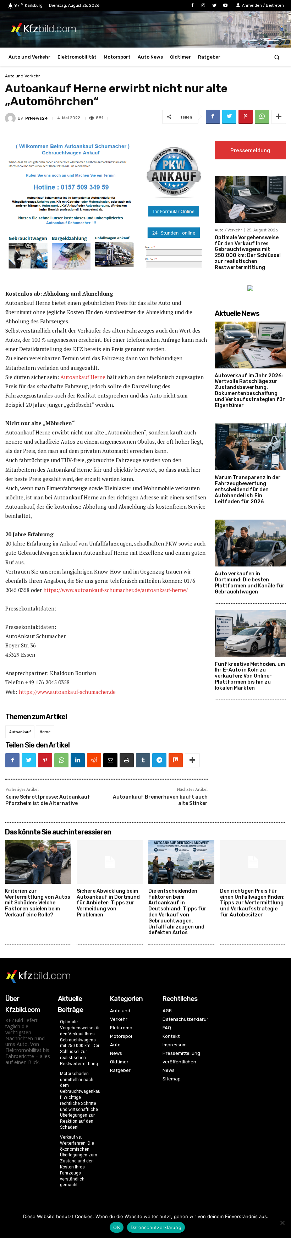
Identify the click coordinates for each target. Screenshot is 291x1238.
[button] (277, 57)
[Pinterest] (245, 117)
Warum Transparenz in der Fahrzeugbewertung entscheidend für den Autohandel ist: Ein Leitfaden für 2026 (248, 489)
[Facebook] (192, 5)
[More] (278, 117)
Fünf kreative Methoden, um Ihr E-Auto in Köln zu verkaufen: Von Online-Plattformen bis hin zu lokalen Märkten (250, 676)
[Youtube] (225, 5)
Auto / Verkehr (228, 230)
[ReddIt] (94, 760)
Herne (45, 731)
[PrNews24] (11, 118)
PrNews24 (36, 118)
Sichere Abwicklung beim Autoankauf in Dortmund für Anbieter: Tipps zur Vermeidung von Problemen (108, 903)
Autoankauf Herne (82, 376)
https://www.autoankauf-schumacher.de (67, 691)
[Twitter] (214, 5)
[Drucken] (127, 760)
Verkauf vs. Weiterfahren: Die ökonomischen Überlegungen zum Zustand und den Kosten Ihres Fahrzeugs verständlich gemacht (78, 1161)
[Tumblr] (143, 760)
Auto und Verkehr (22, 76)
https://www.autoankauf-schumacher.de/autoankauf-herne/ (115, 589)
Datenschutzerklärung (156, 1227)
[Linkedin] (78, 760)
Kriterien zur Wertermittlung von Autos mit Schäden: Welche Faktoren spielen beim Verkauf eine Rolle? (37, 903)
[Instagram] (203, 5)
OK (116, 1227)
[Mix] (176, 760)
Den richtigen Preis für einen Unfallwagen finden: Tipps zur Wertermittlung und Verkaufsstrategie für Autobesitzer (252, 903)
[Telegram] (159, 760)
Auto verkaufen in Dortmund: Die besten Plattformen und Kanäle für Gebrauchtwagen (250, 583)
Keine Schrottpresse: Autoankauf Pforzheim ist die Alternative (47, 800)
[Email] (110, 760)
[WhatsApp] (262, 117)
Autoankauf (20, 731)
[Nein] (282, 1222)
